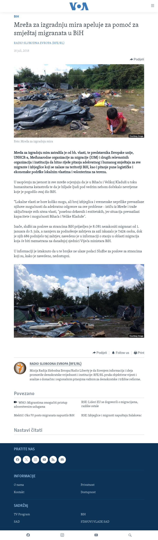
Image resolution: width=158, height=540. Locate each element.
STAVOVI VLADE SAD (95, 521)
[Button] (137, 59)
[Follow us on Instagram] (35, 459)
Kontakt (19, 492)
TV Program (22, 514)
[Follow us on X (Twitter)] (26, 459)
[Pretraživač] (130, 535)
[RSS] (53, 459)
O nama (19, 484)
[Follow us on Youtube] (44, 459)
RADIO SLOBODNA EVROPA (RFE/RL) (39, 43)
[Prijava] (62, 459)
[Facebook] (28, 535)
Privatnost (87, 484)
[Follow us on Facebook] (17, 459)
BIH (83, 514)
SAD (17, 521)
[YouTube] (96, 535)
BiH (16, 17)
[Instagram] (62, 535)
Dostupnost (88, 492)
